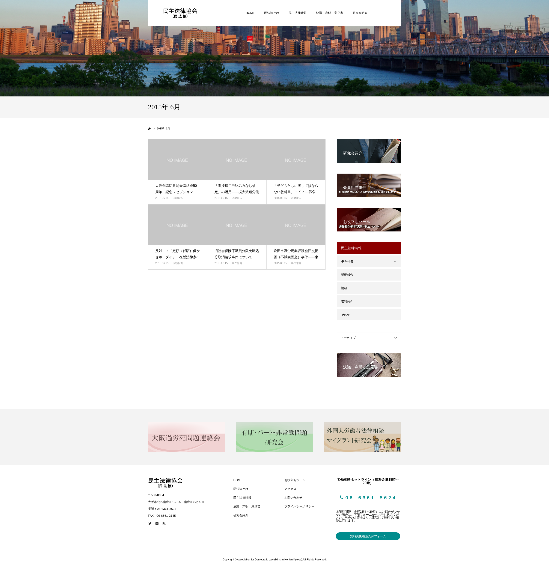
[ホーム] (149, 129)
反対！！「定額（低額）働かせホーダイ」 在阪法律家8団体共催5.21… (177, 257)
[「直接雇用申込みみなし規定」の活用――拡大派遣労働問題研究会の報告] (236, 159)
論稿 (344, 288)
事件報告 (237, 263)
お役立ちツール (294, 480)
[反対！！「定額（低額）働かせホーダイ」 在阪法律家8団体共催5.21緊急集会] (177, 224)
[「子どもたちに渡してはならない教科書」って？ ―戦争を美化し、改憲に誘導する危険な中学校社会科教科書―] (296, 159)
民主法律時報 (298, 13)
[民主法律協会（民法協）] (180, 13)
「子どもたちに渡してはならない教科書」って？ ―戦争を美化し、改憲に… (296, 192)
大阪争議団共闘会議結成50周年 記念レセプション (176, 189)
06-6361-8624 (166, 508)
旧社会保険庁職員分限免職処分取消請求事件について (236, 254)
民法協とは (271, 13)
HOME (250, 13)
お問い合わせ (293, 497)
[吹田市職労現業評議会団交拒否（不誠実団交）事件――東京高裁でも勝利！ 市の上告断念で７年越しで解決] (296, 224)
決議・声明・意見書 (329, 13)
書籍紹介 (347, 301)
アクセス (290, 489)
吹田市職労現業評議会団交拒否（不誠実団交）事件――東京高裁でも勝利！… (296, 257)
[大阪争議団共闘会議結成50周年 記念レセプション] (177, 159)
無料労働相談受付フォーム (368, 536)
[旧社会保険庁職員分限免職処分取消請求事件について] (236, 224)
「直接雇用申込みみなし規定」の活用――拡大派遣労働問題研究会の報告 (236, 192)
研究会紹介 (360, 13)
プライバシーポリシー (299, 506)
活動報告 (178, 198)
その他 (345, 314)
